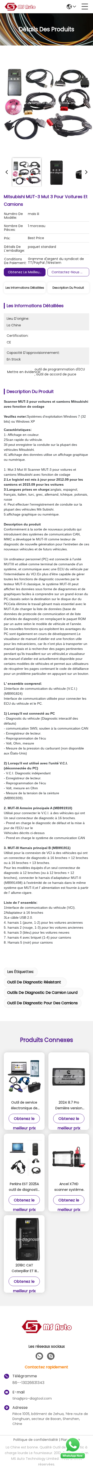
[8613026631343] (39, 1356)
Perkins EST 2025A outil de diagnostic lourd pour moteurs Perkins (24, 1187)
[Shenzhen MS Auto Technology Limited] (20, 6)
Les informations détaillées (24, 288)
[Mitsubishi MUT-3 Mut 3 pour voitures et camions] (48, 102)
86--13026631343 (28, 1382)
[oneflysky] (50, 1356)
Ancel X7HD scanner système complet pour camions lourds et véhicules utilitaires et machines (69, 1187)
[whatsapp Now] (73, 1458)
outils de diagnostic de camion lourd (42, 992)
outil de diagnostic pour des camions (42, 1003)
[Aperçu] (46, 1332)
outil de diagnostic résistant (34, 982)
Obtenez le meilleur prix (27, 272)
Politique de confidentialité (35, 1439)
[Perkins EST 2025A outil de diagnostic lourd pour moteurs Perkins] (24, 1158)
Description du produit (68, 288)
